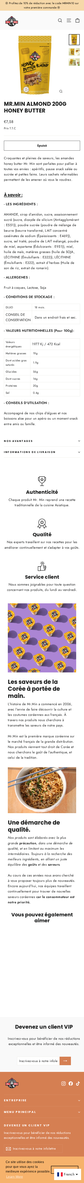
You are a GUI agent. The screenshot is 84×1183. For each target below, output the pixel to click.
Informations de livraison (30, 452)
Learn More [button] (14, 1176)
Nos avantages (18, 441)
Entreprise (15, 1100)
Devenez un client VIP (27, 1125)
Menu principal (20, 1112)
